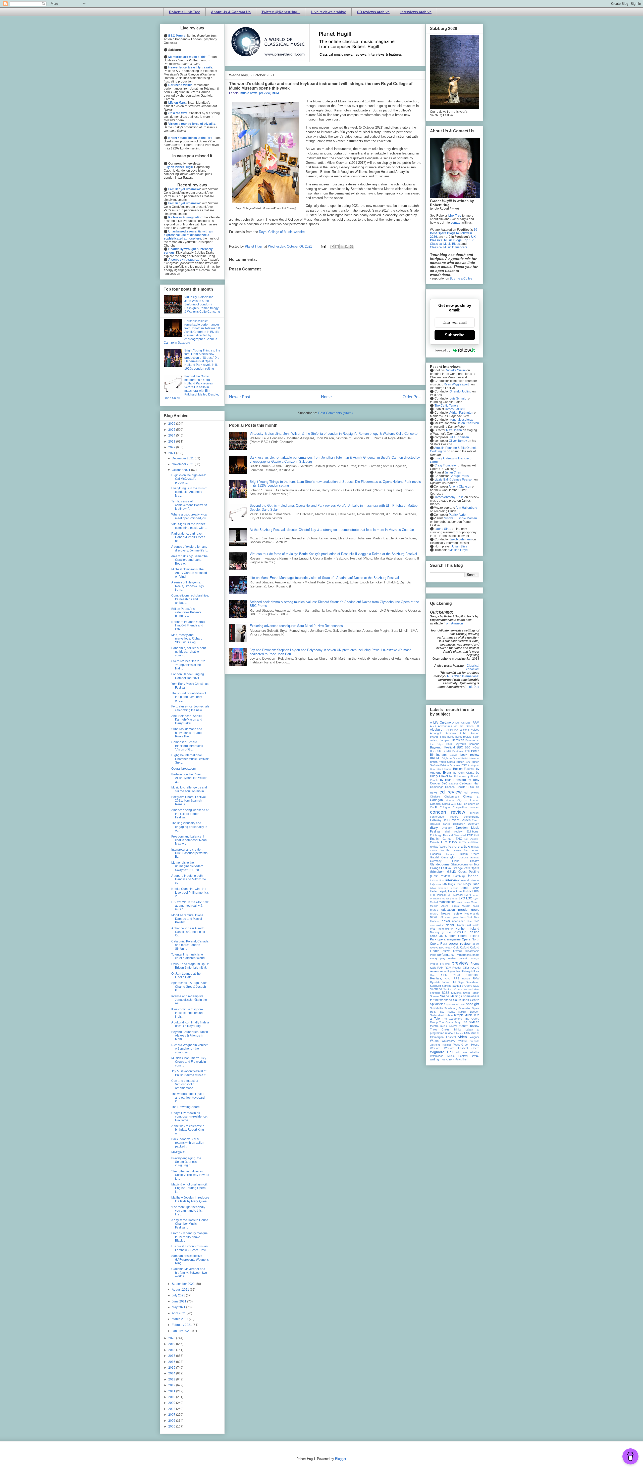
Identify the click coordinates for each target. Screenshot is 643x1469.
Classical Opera (440, 803)
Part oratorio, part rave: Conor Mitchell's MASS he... (188, 537)
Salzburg (435, 985)
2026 (172, 423)
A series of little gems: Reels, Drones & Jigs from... (187, 586)
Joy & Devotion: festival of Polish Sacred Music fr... (189, 1073)
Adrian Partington (461, 412)
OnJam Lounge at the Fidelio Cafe (186, 975)
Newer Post (239, 397)
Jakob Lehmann (461, 539)
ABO (433, 726)
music (476, 905)
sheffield (435, 992)
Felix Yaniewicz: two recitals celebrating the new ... (190, 708)
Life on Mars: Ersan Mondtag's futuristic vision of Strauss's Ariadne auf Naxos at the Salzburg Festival (324, 578)
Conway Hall (439, 820)
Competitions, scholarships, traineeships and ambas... (190, 599)
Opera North (470, 939)
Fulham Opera (469, 853)
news (446, 921)
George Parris (459, 476)
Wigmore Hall (441, 1052)
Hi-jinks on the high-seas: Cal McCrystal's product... (188, 478)
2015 (172, 1367)
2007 (172, 1414)
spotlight (472, 1004)
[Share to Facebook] (346, 246)
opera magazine (449, 939)
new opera (452, 917)
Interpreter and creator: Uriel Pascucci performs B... (189, 853)
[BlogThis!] (337, 246)
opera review (459, 943)
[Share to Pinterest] (351, 246)
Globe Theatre (465, 860)
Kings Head (455, 884)
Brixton (444, 765)
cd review (451, 792)
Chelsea (435, 796)
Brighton (447, 758)
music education (442, 909)
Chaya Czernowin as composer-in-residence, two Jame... (189, 1116)
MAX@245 (178, 1152)
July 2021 (179, 1295)
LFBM (475, 891)
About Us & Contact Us (231, 12)
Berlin (475, 751)
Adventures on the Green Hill (458, 726)
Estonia (434, 842)
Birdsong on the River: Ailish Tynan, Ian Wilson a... (189, 778)
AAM (476, 722)
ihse (442, 880)
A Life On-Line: (461, 722)
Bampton (445, 740)
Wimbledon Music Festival (449, 1055)
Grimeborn (437, 872)
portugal (474, 958)
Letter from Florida (459, 891)
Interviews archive (416, 12)
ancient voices (469, 729)
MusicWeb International (463, 676)
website (474, 1041)
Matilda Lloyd (458, 550)
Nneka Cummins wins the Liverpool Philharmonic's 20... (190, 892)
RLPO (443, 974)
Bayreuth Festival (442, 747)
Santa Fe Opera (462, 985)
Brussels (455, 765)
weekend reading (440, 1044)
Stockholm (436, 1008)
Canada (450, 786)
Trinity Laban (463, 1029)
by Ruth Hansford (453, 780)
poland (463, 958)
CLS (453, 803)
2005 (172, 1426)
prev (447, 963)
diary (434, 827)
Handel (473, 876)
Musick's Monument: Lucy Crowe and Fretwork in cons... (188, 1061)
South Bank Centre (466, 1000)
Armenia (451, 733)
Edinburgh (473, 831)
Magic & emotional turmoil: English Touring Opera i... (189, 1188)
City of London (468, 800)
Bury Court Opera (441, 769)
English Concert (441, 839)
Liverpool (457, 894)
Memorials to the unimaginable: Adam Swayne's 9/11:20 (187, 866)
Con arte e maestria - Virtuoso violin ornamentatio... (185, 1084)
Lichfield (441, 894)
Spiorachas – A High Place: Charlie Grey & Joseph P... (189, 986)
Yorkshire (460, 1059)
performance (446, 955)
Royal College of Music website (282, 232)
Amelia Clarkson (460, 486)
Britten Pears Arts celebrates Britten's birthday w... (186, 612)
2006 (172, 1420)
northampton (446, 928)
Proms (474, 963)
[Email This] (332, 246)
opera (453, 936)
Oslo (456, 947)
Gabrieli (434, 857)
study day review (442, 1011)
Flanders (435, 853)
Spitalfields (437, 1004)
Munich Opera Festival (444, 905)
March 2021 (180, 1319)
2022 (172, 447)
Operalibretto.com (183, 768)
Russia (466, 978)
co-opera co (471, 803)
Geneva (463, 857)
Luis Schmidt (458, 398)
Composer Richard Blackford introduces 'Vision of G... (187, 745)
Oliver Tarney (458, 441)
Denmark (473, 823)
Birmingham (438, 755)
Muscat (466, 905)
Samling (446, 985)
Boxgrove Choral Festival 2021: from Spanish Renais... (188, 800)
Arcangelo (436, 733)
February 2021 (182, 1325)
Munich (475, 902)
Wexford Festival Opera (461, 1048)
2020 (172, 1338)
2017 (172, 1356)
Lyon (476, 898)
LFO (432, 895)
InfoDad (473, 687)
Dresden (447, 827)
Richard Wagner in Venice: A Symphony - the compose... (189, 1048)
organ (448, 947)
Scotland (436, 989)
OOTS (443, 935)
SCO (476, 985)
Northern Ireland (467, 928)
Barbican (458, 740)
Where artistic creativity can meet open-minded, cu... (189, 516)
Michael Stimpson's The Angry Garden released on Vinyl (189, 573)
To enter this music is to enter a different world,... (189, 956)
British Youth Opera (442, 761)
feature (443, 846)
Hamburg (459, 876)
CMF (460, 803)
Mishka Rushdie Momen (460, 518)
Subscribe (454, 335)
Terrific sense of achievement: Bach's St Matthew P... (189, 505)
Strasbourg (450, 1008)
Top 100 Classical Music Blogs (452, 242)
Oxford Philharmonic (466, 950)
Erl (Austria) (471, 839)
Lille (449, 895)
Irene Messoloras (461, 419)
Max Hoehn (454, 430)
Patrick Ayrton (458, 515)
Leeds (465, 888)
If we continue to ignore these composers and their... (187, 1013)
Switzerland (437, 1015)
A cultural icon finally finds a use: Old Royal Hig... (190, 1024)
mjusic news (463, 902)
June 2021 (179, 1301)
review (456, 971)
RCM (275, 93)
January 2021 (181, 1331)
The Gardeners (452, 1018)
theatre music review (443, 1025)
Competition (460, 807)
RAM (440, 967)
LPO (462, 898)
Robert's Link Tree (184, 12)
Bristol (456, 758)
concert (474, 807)
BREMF (435, 758)
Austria (475, 733)
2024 (172, 435)
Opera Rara (438, 943)
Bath (449, 743)
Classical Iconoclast (472, 667)
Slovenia (456, 992)
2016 (172, 1362)
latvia (433, 888)
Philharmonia (463, 954)
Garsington (448, 857)
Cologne (445, 807)
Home (326, 397)
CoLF (433, 807)
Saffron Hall (449, 982)
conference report (444, 816)
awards (434, 736)
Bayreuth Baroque (467, 743)
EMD (470, 835)
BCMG (447, 750)
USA (467, 1033)
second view (471, 989)
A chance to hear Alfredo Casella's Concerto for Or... (188, 932)
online (433, 935)
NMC (476, 921)
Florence (450, 854)
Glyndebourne (440, 864)
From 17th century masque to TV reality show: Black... (189, 1237)
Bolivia (453, 754)
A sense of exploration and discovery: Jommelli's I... (189, 548)
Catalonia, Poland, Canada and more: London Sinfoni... (189, 945)
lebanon (443, 888)
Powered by (442, 350)
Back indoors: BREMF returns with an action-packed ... (188, 1142)
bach (443, 736)
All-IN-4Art (452, 729)
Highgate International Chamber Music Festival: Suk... (190, 758)
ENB (476, 835)
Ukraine (458, 1033)
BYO (445, 783)
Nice (469, 921)
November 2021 (183, 464)
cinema (450, 800)
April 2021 (179, 1313)
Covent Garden (460, 820)
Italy (432, 884)
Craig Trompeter (446, 465)
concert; (474, 812)
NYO (450, 932)
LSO (469, 898)
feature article (459, 846)
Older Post (412, 397)
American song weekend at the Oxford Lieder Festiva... (189, 813)
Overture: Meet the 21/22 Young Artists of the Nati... (188, 664)
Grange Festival (441, 868)
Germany (436, 860)
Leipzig (443, 891)
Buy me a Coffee (461, 278)
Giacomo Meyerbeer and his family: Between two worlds (189, 1272)
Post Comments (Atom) (335, 413)
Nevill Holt (436, 917)
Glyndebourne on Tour (465, 864)
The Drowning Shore (185, 1107)
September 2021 (183, 1284)
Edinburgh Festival (441, 835)
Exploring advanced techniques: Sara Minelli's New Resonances (296, 626)
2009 (172, 1403)
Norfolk (450, 925)
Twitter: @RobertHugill (280, 12)
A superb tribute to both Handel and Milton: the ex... (188, 879)
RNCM (456, 974)
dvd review (453, 831)
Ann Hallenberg (466, 507)
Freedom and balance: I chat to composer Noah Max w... (189, 840)
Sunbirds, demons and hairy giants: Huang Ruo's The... (186, 732)
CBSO (470, 786)
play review (448, 958)
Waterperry (448, 1040)
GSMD (451, 872)
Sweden (474, 1011)
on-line (474, 932)
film (442, 850)
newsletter (458, 921)
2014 (172, 1373)
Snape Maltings (451, 996)
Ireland (464, 880)
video (462, 1037)
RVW (476, 978)
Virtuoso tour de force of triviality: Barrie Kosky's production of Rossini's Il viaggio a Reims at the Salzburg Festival (333, 554)
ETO (444, 842)
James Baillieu (455, 409)
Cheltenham (451, 796)
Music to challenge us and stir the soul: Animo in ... (189, 789)
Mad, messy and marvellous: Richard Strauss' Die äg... (186, 638)
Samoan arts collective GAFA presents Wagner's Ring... (190, 1259)
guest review (440, 876)
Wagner (474, 1037)
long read (452, 898)
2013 (172, 1379)
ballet (450, 736)
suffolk (462, 1011)
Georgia (474, 857)
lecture (454, 888)
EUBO (453, 842)
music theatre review (446, 913)
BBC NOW (472, 747)
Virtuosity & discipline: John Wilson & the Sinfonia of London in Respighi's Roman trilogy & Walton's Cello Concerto (333, 433)
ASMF (463, 733)
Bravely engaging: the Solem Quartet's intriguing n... (186, 1162)
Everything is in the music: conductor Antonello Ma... (189, 492)
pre (442, 963)
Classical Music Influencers (448, 247)
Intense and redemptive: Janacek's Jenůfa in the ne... (189, 1000)
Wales (434, 1041)
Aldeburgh (437, 729)
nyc (443, 932)
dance (446, 823)
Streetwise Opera (468, 1008)
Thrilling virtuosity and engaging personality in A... (189, 826)
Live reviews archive (328, 12)
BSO (464, 765)
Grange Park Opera (466, 868)
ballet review (463, 736)
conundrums (471, 816)
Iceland (434, 880)
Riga (432, 975)
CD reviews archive (373, 12)
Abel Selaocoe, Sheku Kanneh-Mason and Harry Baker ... (186, 719)
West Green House (466, 1044)
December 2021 (183, 458)
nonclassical (437, 925)
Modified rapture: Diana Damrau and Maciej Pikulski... (187, 919)
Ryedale (435, 982)
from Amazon (453, 623)
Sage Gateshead (468, 982)
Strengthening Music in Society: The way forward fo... (190, 1175)
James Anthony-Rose (449, 497)
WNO (475, 1056)
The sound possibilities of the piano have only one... (188, 697)
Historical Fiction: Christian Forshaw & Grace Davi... (189, 1248)
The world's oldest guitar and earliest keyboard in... (188, 1097)
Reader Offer (460, 967)
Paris (433, 954)
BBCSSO (435, 750)
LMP (466, 894)
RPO (447, 978)
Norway (435, 932)
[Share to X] (341, 246)
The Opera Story (449, 1022)
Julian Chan (453, 472)
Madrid (434, 902)
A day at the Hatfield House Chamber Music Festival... (189, 1223)
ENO (459, 839)
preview (264, 93)
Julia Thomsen (459, 437)
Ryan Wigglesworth (457, 384)
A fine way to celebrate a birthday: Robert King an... (187, 1129)
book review (469, 755)
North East (464, 925)
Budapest (473, 765)
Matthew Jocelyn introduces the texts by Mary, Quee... (190, 1199)
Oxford (464, 947)
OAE (465, 932)
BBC (460, 747)
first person (471, 850)
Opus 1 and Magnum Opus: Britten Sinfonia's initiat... (190, 965)
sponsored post (455, 1004)
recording (446, 971)
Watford (462, 1041)
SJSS (445, 993)
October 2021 (181, 470)
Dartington (459, 823)
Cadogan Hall (469, 783)
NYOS (457, 932)
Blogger (340, 1459)
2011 (172, 1391)
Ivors (438, 884)
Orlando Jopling (460, 391)
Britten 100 (463, 761)
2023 (172, 441)
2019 (172, 1344)
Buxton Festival (464, 769)
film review (453, 850)
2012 (172, 1385)
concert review (447, 812)
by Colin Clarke (463, 772)
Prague (434, 963)
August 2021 (181, 1289)
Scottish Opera (452, 989)
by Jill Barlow (457, 776)
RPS (456, 978)
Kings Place (471, 884)
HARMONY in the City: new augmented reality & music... (189, 905)
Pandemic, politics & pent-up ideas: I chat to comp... (189, 651)
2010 (172, 1397)
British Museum (470, 758)
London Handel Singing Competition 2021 (187, 676)
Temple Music (463, 1015)
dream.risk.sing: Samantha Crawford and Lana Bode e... (189, 559)
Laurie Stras (442, 529)
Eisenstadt (460, 835)
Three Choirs (440, 1029)
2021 (172, 453)
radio (433, 967)
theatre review (469, 1026)
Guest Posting (468, 872)
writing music (439, 1059)
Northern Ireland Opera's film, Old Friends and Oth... (188, 625)
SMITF (467, 992)
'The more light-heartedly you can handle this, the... (188, 1210)
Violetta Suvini (456, 370)
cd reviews (471, 792)
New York (466, 917)
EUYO (462, 842)
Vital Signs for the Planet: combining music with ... (189, 525)
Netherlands (471, 913)
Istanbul (474, 880)
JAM (444, 884)
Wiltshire (474, 1052)
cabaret (453, 783)
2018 (172, 1350)
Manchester (447, 902)
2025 (172, 429)
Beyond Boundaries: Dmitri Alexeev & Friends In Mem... (189, 1035)
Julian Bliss (459, 546)
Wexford (435, 1048)
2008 (172, 1409)
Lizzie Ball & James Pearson (454, 479)
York (451, 1059)
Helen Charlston (468, 423)
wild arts (461, 1052)
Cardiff (461, 786)
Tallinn (449, 1015)
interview (452, 880)
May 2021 (179, 1307)
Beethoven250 (461, 751)
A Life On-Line (440, 722)
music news (248, 93)
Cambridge (436, 786)
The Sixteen (470, 1022)
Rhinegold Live (470, 971)
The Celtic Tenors (446, 405)
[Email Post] (323, 246)
